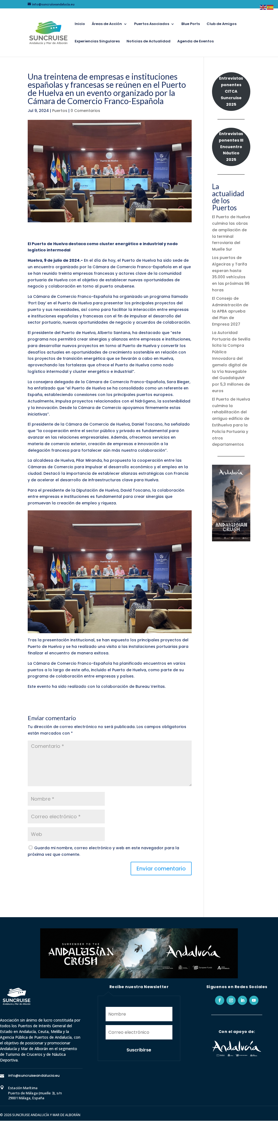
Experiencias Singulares (97, 41)
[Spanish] (270, 7)
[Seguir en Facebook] (219, 1000)
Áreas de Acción (107, 24)
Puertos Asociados (151, 24)
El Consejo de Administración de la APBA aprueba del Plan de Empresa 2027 (230, 311)
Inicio (80, 24)
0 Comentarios (85, 110)
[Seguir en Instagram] (231, 1000)
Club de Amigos (221, 24)
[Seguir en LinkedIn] (242, 1000)
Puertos (59, 110)
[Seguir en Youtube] (253, 1000)
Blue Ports (190, 24)
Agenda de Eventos (195, 41)
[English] (263, 7)
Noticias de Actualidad (148, 41)
